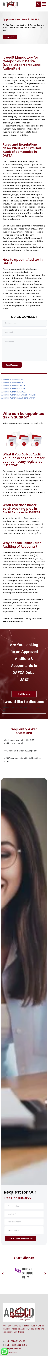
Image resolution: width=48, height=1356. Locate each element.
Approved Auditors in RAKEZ (13, 392)
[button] (2, 1273)
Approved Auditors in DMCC (13, 380)
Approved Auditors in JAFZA (13, 386)
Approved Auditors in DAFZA (13, 389)
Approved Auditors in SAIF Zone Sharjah (18, 398)
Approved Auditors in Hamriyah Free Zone (18, 395)
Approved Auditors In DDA (12, 383)
